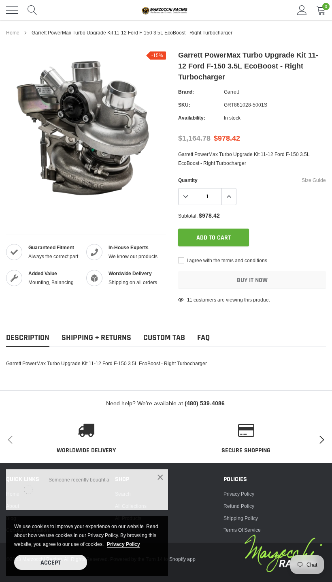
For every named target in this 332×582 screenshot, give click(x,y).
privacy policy (123, 544)
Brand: (186, 92)
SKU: (184, 105)
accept (50, 562)
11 (189, 300)
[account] (302, 10)
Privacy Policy (238, 494)
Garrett (231, 92)
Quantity (188, 180)
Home (12, 33)
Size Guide (314, 180)
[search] (32, 10)
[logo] (166, 10)
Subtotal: (188, 216)
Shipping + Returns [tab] (96, 338)
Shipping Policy (240, 518)
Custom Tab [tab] (164, 338)
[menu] (12, 10)
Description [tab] (27, 338)
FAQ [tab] (203, 338)
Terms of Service (242, 530)
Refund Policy (238, 506)
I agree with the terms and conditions (226, 260)
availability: (191, 118)
